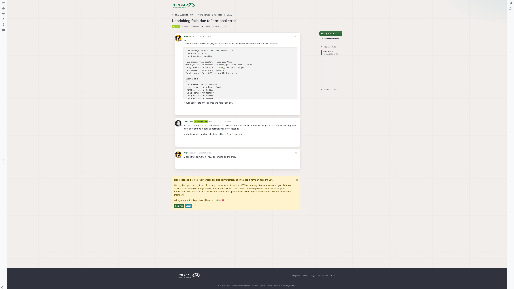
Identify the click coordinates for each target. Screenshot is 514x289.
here (223, 134)
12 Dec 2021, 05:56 (204, 36)
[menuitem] (510, 3)
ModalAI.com (323, 275)
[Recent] (3, 8)
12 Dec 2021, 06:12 (223, 121)
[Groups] (3, 30)
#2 (296, 121)
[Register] (510, 8)
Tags (313, 275)
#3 (296, 153)
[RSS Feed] (226, 26)
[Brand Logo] (184, 5)
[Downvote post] (295, 110)
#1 (296, 36)
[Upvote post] (285, 110)
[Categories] (3, 3)
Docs (333, 275)
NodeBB (292, 286)
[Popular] (3, 19)
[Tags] (3, 14)
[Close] (297, 180)
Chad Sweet (189, 121)
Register (179, 206)
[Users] (3, 24)
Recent (305, 275)
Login (188, 206)
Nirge (186, 36)
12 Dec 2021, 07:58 (204, 153)
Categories (295, 275)
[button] (3, 160)
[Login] (510, 3)
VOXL (177, 27)
